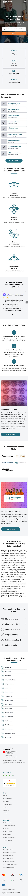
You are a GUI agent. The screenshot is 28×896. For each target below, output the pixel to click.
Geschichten (6, 810)
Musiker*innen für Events (9, 837)
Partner (5, 807)
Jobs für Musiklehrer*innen (10, 864)
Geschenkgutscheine (8, 822)
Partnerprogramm (7, 840)
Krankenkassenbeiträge (9, 825)
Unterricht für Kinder (8, 850)
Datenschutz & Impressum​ (8, 889)
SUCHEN (14, 33)
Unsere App (6, 828)
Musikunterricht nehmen (9, 861)
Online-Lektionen (7, 834)
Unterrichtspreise (7, 798)
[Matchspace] (6, 2)
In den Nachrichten (7, 804)
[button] (1, 302)
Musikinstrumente (7, 831)
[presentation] (14, 103)
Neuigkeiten (6, 801)
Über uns (5, 795)
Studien (5, 813)
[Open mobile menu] (25, 2)
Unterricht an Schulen (8, 855)
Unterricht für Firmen (8, 858)
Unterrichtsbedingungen (9, 867)
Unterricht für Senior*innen (9, 852)
